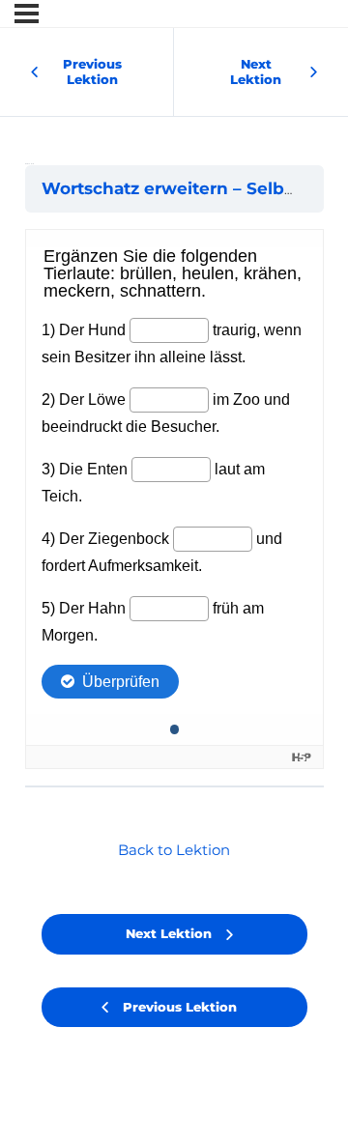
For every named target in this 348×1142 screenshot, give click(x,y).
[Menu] (26, 13)
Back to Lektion (174, 850)
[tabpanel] (174, 499)
